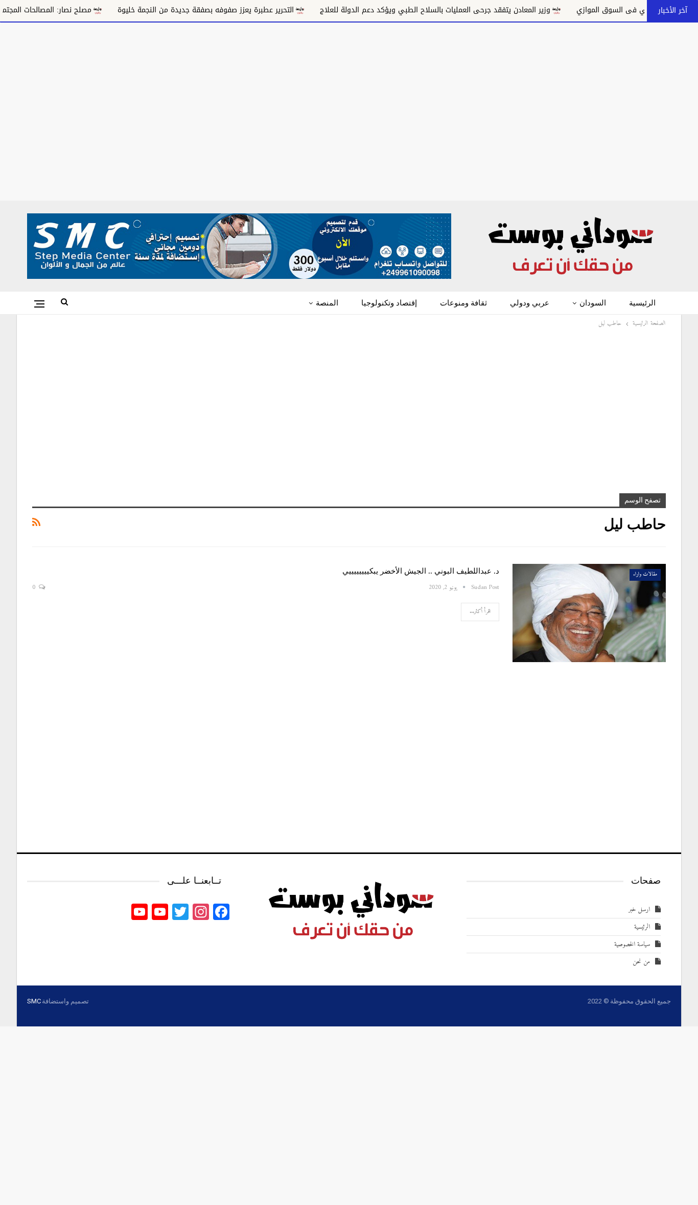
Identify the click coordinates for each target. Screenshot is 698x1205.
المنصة (327, 303)
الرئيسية (642, 303)
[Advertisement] (349, 109)
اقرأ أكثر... (480, 612)
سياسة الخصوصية (632, 944)
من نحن (641, 962)
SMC (33, 1001)
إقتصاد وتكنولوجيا (389, 303)
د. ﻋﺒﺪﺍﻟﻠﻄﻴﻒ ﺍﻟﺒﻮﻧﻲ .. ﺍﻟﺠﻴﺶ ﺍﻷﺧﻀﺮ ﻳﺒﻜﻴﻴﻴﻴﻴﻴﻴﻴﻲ (420, 571)
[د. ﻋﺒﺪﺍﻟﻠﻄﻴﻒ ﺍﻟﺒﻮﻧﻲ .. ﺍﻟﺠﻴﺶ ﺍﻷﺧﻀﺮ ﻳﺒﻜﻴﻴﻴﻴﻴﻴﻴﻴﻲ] (589, 613)
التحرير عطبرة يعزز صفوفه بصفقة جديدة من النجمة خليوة (261, 10)
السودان (592, 303)
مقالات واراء (645, 574)
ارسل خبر (639, 909)
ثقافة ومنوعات (463, 303)
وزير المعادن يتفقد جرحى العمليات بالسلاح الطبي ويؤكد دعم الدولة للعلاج (491, 10)
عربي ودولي (529, 303)
